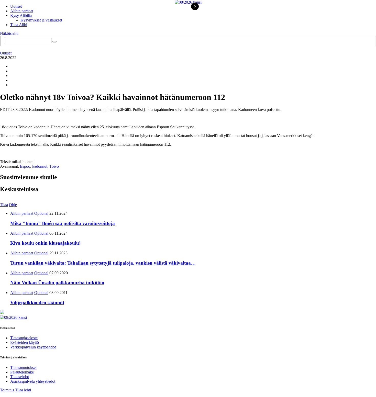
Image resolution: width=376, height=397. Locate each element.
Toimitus (7, 390)
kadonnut (39, 166)
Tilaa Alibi (18, 24)
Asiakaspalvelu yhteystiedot (32, 381)
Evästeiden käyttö (24, 342)
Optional (41, 213)
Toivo (54, 166)
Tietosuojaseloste (24, 338)
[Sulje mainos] (195, 7)
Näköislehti (9, 33)
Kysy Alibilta (21, 15)
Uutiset (16, 6)
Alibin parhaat (21, 11)
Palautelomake (22, 372)
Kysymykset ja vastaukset (41, 20)
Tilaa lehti (23, 390)
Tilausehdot (19, 377)
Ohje (13, 204)
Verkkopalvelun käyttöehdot (33, 347)
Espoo (25, 166)
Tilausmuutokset (23, 367)
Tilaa (4, 204)
